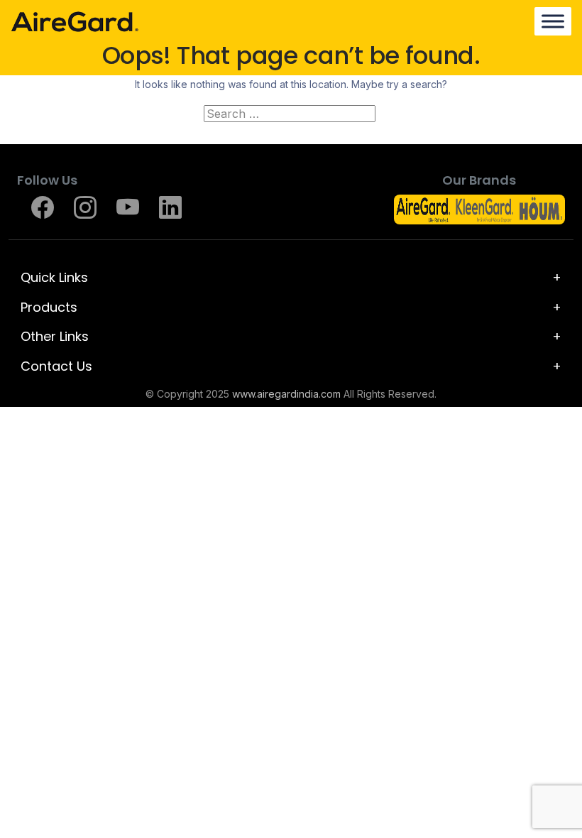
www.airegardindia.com (286, 394)
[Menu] (553, 21)
